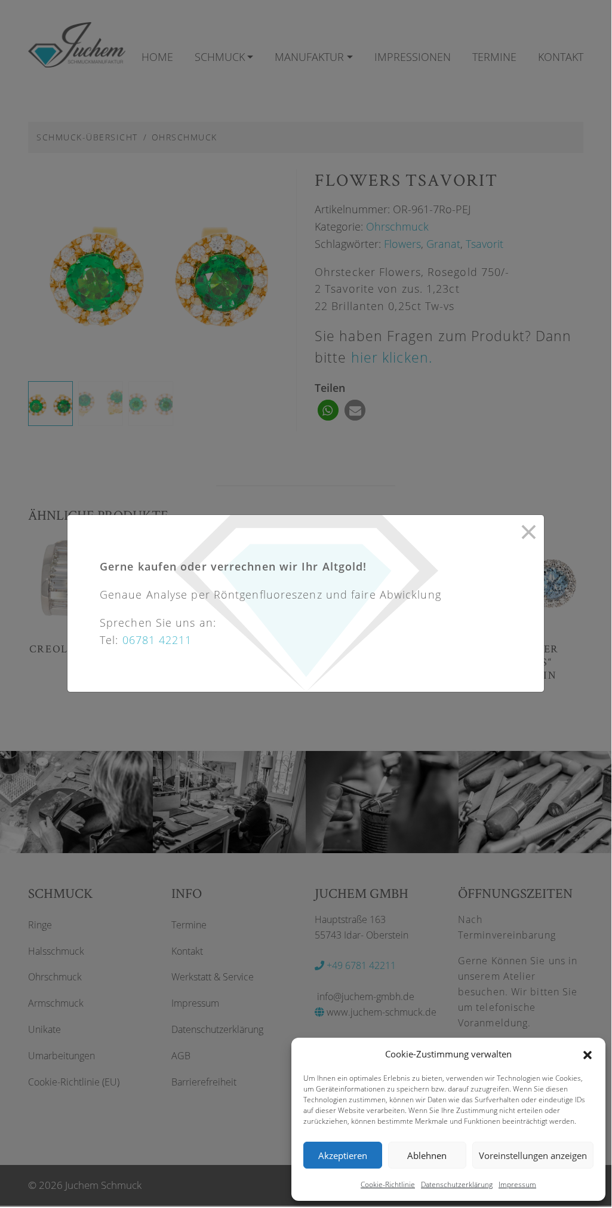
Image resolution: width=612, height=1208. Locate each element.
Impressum (517, 1184)
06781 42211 (157, 640)
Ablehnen (427, 1155)
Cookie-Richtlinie (388, 1184)
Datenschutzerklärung (457, 1184)
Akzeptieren (342, 1155)
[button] (587, 1054)
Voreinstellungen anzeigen (533, 1155)
